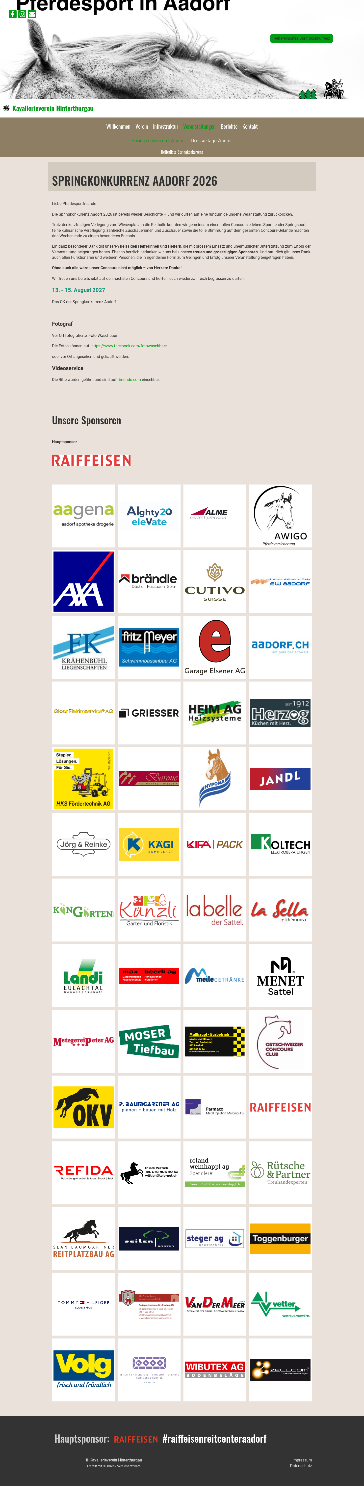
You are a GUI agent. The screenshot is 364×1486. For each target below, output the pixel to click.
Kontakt (250, 126)
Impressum (302, 1460)
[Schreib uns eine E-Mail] (32, 15)
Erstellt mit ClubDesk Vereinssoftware (113, 1466)
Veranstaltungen (199, 126)
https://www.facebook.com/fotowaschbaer (129, 346)
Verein (141, 126)
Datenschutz (301, 1465)
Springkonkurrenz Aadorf (158, 141)
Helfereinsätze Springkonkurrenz (301, 38)
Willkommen (118, 126)
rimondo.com (129, 379)
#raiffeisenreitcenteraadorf (214, 1438)
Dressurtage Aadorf (212, 141)
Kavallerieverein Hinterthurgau (52, 108)
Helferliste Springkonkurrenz (182, 152)
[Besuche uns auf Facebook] (13, 15)
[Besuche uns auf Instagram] (22, 15)
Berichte (229, 126)
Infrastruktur (165, 126)
